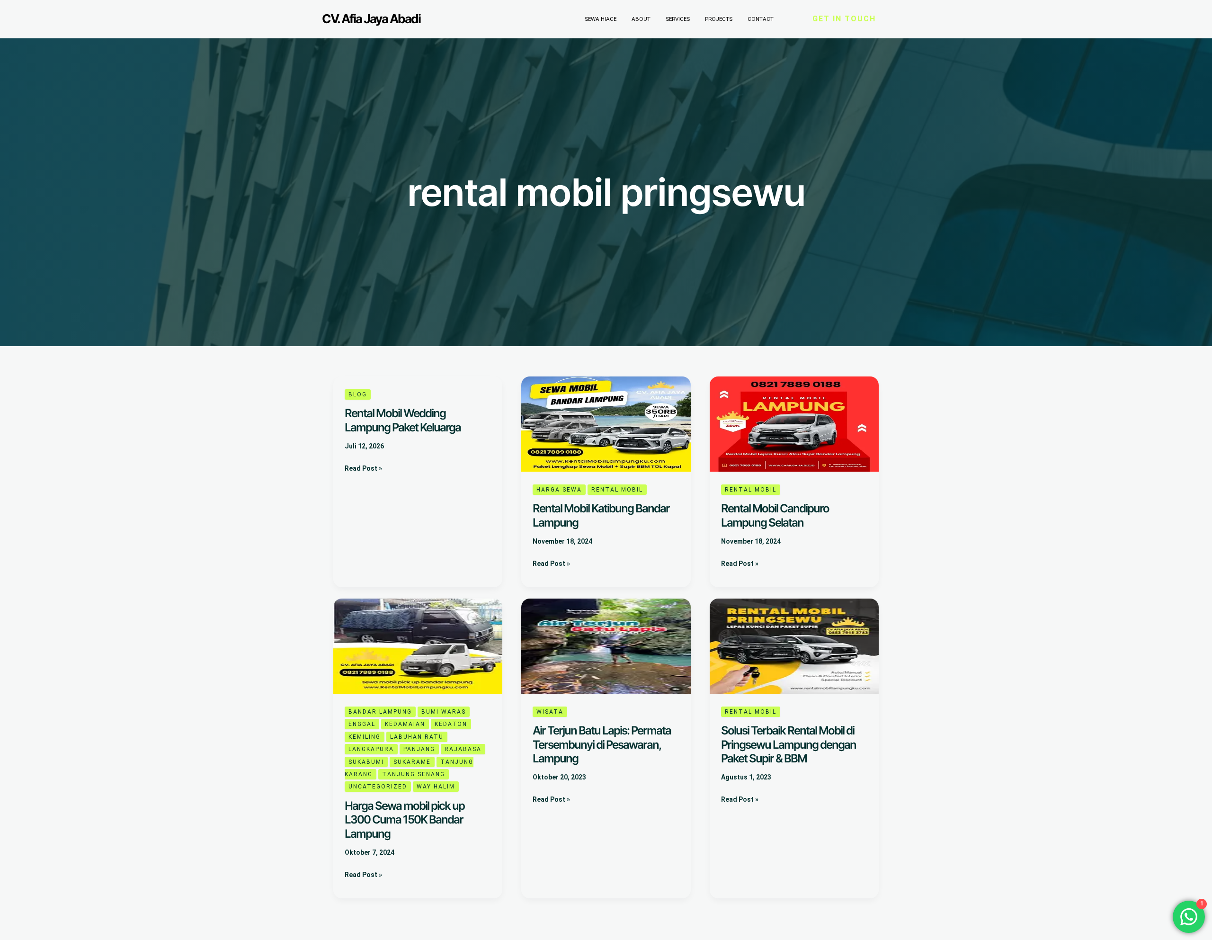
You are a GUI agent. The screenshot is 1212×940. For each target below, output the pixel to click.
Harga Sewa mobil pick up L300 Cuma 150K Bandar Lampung (404, 820)
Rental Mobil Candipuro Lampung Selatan (775, 515)
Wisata (549, 711)
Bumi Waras (443, 711)
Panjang (419, 749)
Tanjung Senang (413, 774)
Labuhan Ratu (417, 737)
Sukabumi (366, 762)
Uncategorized (377, 786)
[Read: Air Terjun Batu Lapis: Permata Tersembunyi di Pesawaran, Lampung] (605, 645)
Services (678, 19)
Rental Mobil (617, 489)
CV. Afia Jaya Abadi (371, 18)
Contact (761, 19)
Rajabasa (463, 749)
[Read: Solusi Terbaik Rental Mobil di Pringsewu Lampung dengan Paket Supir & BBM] (794, 645)
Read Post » (363, 467)
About (641, 19)
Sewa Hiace (600, 19)
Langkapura (371, 749)
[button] (844, 19)
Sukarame (412, 762)
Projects (718, 19)
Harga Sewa (559, 489)
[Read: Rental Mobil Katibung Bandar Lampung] (605, 423)
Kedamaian (405, 724)
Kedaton (451, 724)
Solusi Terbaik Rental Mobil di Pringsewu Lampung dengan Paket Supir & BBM (788, 744)
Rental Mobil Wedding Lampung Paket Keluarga (403, 420)
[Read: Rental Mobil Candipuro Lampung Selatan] (794, 423)
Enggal (361, 724)
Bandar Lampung (380, 711)
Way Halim (436, 786)
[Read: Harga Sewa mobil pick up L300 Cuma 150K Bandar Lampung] (417, 645)
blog (357, 394)
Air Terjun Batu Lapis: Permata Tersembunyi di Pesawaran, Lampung (602, 744)
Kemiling (364, 737)
